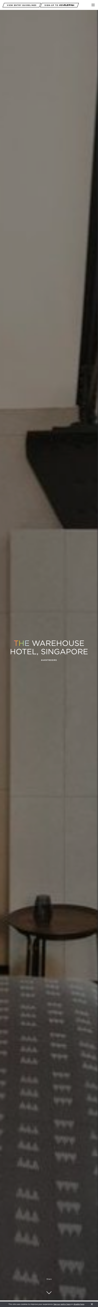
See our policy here (62, 1304)
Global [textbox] (69, 5)
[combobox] (72, 5)
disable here (79, 1304)
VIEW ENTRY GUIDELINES (21, 5)
